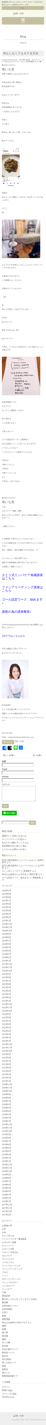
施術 (4, 1339)
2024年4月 (6, 951)
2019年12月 (7, 1124)
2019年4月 (6, 1151)
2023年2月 (6, 997)
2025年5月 (6, 907)
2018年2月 (6, 1198)
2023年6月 (6, 984)
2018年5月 (6, 1188)
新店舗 (5, 1336)
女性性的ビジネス (10, 1306)
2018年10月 (7, 1171)
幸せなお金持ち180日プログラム (17, 1322)
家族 (4, 1316)
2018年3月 (6, 1195)
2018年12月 (7, 1164)
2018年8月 (6, 1178)
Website (5, 777)
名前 (4, 761)
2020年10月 (7, 1091)
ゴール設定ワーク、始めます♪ (16, 878)
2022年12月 (7, 1004)
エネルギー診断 (9, 1242)
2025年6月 (6, 904)
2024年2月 (6, 957)
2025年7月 (6, 900)
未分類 (5, 1346)
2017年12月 (7, 1205)
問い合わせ (8, 742)
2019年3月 (6, 1154)
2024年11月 (7, 927)
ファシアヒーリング (11, 1266)
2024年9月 (6, 934)
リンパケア (7, 1289)
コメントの (9, 1393)
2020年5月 (6, 1108)
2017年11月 (7, 1208)
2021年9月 (6, 1054)
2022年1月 (6, 1041)
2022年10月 (7, 1011)
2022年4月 (6, 1031)
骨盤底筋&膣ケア (10, 1376)
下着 (4, 1292)
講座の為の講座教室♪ (16, 611)
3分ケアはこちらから (13, 636)
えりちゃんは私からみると (14, 849)
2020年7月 (6, 1101)
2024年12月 (7, 924)
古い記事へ (38, 755)
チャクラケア (8, 1259)
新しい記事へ (9, 755)
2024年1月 (6, 961)
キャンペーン (8, 1246)
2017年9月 (6, 1215)
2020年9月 (6, 1094)
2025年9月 (6, 894)
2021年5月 (6, 1068)
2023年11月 (7, 967)
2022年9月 (6, 1014)
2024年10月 (7, 931)
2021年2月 (6, 1078)
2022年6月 (6, 1024)
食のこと (6, 1373)
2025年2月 (6, 917)
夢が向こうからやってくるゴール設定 (19, 1299)
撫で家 (5, 1332)
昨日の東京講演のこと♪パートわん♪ (18, 860)
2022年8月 (6, 1017)
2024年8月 (6, 937)
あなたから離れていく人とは (15, 842)
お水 (4, 1229)
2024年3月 (6, 954)
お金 (4, 1232)
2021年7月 (6, 1061)
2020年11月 (7, 1088)
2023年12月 (7, 964)
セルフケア (15, 61)
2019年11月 (7, 1128)
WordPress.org (8, 1397)
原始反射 (6, 1296)
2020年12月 (7, 1084)
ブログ (22, 61)
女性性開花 (30, 61)
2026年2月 (6, 890)
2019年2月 (6, 1158)
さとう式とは (8, 1236)
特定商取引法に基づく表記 (14, 846)
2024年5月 (6, 947)
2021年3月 (6, 1074)
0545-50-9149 (7, 733)
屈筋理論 (6, 1319)
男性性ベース (8, 1352)
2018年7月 (6, 1181)
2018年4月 (6, 1191)
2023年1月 (6, 1001)
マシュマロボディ (10, 1282)
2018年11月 (7, 1168)
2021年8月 (6, 1058)
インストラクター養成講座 (14, 1239)
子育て (5, 1312)
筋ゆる (5, 1356)
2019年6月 (6, 1144)
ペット (5, 1276)
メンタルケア (8, 1286)
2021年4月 (6, 1071)
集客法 (5, 1369)
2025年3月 (6, 914)
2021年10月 (7, 1051)
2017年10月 (7, 1211)
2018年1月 (6, 1201)
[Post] (9, 748)
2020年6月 (6, 1104)
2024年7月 (6, 941)
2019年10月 (7, 1131)
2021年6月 (6, 1064)
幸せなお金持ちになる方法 (14, 874)
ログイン (6, 1387)
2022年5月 (6, 1027)
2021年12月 (7, 1044)
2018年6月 (6, 1184)
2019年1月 (6, 1161)
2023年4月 (6, 991)
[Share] (4, 748)
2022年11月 (7, 1007)
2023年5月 (6, 987)
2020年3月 (6, 1114)
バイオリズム (8, 1262)
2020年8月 (6, 1098)
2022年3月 (6, 1034)
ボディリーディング (11, 1279)
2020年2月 (6, 1118)
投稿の (7, 1390)
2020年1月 (6, 1121)
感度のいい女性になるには (14, 836)
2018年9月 (6, 1174)
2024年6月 (6, 944)
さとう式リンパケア (11, 871)
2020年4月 (6, 1111)
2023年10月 (7, 971)
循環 (4, 1326)
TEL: (23, 8)
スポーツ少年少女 (10, 1252)
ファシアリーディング (12, 1269)
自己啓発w (7, 1359)
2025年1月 (6, 920)
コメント (6, 784)
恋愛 (4, 1329)
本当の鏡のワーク (10, 1349)
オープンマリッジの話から (14, 839)
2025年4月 (6, 910)
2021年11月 (7, 1047)
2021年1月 (6, 1081)
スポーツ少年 (8, 1249)
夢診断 (5, 1302)
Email (4, 769)
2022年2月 (6, 1037)
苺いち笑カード (9, 1363)
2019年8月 (6, 1138)
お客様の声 (7, 1225)
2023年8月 (6, 977)
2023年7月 (6, 981)
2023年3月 (6, 994)
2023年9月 (6, 974)
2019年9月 (6, 1134)
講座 (4, 1366)
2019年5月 (6, 1148)
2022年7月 (6, 1021)
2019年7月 (6, 1141)
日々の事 (38, 61)
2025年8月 (6, 897)
